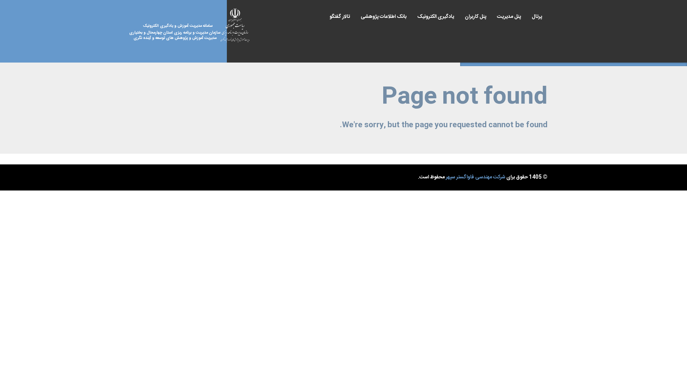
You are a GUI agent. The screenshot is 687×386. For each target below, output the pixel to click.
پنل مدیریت (509, 17)
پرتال (537, 17)
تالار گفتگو (340, 17)
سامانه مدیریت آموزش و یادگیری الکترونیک (180, 32)
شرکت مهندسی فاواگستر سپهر (475, 177)
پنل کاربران (475, 17)
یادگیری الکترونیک (435, 17)
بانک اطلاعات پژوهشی (383, 17)
